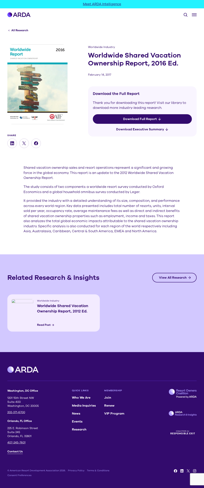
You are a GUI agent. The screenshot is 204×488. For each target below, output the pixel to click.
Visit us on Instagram (195, 471)
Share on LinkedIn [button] (12, 143)
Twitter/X (188, 471)
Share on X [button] (24, 143)
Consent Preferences (19, 475)
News (76, 413)
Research (79, 429)
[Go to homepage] (19, 14)
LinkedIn (182, 471)
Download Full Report (140, 119)
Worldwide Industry (101, 47)
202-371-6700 (16, 412)
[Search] (184, 14)
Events (77, 421)
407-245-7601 (16, 442)
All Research (19, 30)
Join (107, 397)
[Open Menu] (194, 14)
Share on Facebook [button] (36, 143)
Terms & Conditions (98, 470)
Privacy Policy (76, 470)
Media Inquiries (84, 405)
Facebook (176, 471)
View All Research (173, 277)
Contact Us (15, 451)
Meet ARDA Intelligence (102, 4)
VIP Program (114, 413)
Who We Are (81, 397)
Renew (109, 405)
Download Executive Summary (140, 129)
